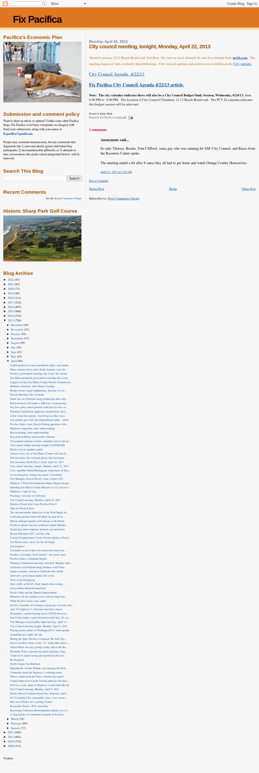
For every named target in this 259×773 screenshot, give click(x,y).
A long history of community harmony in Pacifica (37, 714)
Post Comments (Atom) (123, 198)
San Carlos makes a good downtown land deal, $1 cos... (40, 617)
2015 (11, 311)
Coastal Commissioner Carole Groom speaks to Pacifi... (40, 537)
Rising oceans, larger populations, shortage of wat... (38, 390)
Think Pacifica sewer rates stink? (28, 601)
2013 (11, 320)
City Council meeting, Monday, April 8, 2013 (34, 689)
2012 (11, 732)
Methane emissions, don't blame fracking (32, 386)
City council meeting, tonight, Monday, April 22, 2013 (39, 466)
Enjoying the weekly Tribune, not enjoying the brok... (39, 668)
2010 (11, 741)
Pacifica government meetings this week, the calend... (39, 373)
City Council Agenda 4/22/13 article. (136, 84)
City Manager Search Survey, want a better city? (36, 478)
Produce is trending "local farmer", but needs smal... (38, 554)
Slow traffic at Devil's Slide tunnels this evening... (37, 584)
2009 (11, 746)
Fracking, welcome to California (28, 495)
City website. (243, 63)
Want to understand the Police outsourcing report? (37, 676)
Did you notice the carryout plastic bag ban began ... (38, 457)
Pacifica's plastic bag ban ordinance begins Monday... (39, 525)
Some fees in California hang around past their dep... (39, 399)
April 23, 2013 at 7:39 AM (116, 172)
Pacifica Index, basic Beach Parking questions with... (39, 424)
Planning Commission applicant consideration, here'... (39, 411)
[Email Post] (130, 117)
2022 (11, 279)
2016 (11, 307)
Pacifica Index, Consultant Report (28, 558)
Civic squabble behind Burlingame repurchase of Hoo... (40, 470)
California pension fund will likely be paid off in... (37, 516)
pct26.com (240, 57)
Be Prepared (17, 659)
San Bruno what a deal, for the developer (32, 542)
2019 (11, 293)
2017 (11, 302)
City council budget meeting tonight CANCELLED (37, 445)
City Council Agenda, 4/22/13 (116, 74)
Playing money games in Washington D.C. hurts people (40, 630)
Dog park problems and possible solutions (32, 436)
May (14, 356)
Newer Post (96, 188)
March (15, 719)
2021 (11, 284)
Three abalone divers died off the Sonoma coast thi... (38, 369)
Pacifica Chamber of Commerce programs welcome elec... (42, 605)
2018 (11, 298)
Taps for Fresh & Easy (22, 508)
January (16, 728)
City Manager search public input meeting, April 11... (39, 622)
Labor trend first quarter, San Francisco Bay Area (37, 415)
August (15, 343)
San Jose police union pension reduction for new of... (39, 407)
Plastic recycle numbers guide (26, 449)
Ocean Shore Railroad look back (28, 588)
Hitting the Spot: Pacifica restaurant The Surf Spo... (38, 639)
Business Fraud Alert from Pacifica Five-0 (33, 504)
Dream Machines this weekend (27, 394)
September (17, 338)
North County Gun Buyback (25, 664)
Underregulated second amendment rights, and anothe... (40, 365)
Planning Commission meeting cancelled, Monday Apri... (41, 563)
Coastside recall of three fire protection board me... (38, 550)
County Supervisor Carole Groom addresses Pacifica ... (40, 680)
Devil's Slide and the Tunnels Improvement (33, 592)
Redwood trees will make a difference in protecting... (39, 403)
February (16, 723)
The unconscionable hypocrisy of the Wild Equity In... (39, 512)
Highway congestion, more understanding (32, 428)
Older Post (249, 188)
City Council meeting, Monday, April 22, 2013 (35, 500)
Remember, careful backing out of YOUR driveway (38, 613)
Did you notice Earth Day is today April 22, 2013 (36, 462)
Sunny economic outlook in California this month (36, 571)
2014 (11, 316)
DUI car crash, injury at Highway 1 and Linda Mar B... (40, 685)
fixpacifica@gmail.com (17, 133)
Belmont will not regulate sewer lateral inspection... (38, 596)
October (16, 334)
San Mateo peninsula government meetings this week (39, 378)
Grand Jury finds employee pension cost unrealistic (37, 529)
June (14, 352)
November (17, 329)
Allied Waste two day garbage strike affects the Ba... (39, 647)
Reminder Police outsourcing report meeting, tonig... (38, 651)
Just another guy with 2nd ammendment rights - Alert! (39, 420)
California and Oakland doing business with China (37, 567)
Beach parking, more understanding (29, 432)
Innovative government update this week (32, 575)
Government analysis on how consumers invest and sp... (40, 441)
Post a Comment (98, 181)
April (14, 361)
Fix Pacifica (37, 19)
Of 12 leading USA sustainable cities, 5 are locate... (38, 697)
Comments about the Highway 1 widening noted (36, 672)
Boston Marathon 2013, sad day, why (30, 533)
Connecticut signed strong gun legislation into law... (38, 655)
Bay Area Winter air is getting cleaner (31, 701)
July (13, 347)
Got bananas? (17, 546)
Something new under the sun (26, 634)
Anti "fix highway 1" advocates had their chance (36, 609)
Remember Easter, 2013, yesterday (29, 706)
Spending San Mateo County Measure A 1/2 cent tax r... (40, 487)
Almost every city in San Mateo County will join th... (39, 453)
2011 (11, 737)
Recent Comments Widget (68, 198)
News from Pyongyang (22, 580)
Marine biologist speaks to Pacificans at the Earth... (38, 521)
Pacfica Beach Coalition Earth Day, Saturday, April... (39, 693)
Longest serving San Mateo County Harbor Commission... (41, 382)
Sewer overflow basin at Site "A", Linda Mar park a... (39, 643)
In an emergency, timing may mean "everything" (36, 474)
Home (173, 188)
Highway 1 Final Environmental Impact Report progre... (40, 483)
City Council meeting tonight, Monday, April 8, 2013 (38, 626)
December (17, 325)
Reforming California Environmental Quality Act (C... (40, 710)
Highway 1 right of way (23, 491)
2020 (11, 289)
